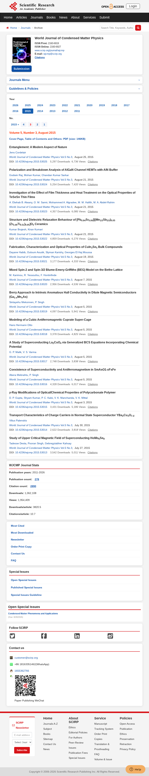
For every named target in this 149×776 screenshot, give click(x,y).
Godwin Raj (16, 175)
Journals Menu (19, 79)
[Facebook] (44, 635)
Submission (22, 68)
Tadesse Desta (17, 443)
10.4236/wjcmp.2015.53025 (31, 161)
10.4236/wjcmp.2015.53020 (31, 284)
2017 (127, 105)
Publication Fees (78, 752)
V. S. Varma (29, 352)
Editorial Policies (78, 732)
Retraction (126, 744)
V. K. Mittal (81, 397)
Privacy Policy (128, 749)
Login (133, 6)
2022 (65, 105)
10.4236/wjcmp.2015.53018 (31, 334)
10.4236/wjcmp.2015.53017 (31, 361)
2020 (89, 105)
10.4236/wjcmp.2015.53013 (31, 452)
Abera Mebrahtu (18, 374)
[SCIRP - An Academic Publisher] (31, 6)
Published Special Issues (26, 587)
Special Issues (77, 757)
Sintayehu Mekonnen (21, 302)
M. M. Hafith (85, 202)
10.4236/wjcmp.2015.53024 (31, 184)
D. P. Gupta (15, 397)
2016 (15, 111)
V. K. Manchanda (64, 397)
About (75, 17)
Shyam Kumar (32, 397)
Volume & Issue (103, 759)
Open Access (127, 723)
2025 (28, 105)
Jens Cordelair (17, 152)
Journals (37, 17)
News (63, 17)
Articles (21, 17)
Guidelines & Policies (23, 88)
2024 (40, 105)
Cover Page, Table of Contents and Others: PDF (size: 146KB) (47, 138)
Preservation (127, 739)
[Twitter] (12, 635)
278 (37, 479)
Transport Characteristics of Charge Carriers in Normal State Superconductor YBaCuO (71, 415)
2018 (114, 105)
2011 (77, 111)
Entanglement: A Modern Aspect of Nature (38, 147)
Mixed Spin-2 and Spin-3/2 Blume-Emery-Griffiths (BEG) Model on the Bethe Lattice (66, 269)
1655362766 (22, 670)
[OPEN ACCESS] (112, 6)
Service (100, 718)
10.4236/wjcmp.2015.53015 (31, 406)
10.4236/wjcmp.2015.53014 (31, 429)
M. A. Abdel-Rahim (104, 202)
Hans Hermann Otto (20, 325)
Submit (104, 17)
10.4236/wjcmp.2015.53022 (31, 238)
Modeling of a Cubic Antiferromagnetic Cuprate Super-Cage (50, 319)
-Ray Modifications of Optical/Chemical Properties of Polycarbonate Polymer (62, 392)
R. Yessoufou (31, 275)
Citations (40, 57)
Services (89, 17)
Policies (126, 718)
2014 (40, 111)
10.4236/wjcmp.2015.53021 (31, 261)
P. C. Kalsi (47, 397)
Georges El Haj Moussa (78, 252)
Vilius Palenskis (18, 420)
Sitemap (48, 739)
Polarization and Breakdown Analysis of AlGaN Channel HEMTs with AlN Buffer (63, 169)
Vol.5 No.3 (66, 157)
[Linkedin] (77, 635)
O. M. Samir (40, 202)
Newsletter (17, 539)
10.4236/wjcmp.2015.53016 (31, 384)
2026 (15, 105)
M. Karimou (16, 275)
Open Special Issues (23, 580)
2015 (28, 111)
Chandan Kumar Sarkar (55, 175)
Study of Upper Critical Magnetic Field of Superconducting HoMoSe (57, 438)
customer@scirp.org (26, 657)
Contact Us (18, 553)
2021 (77, 105)
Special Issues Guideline (26, 594)
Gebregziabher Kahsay (58, 443)
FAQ (13, 560)
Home (8, 17)
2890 (33, 486)
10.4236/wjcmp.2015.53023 (31, 211)
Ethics (72, 727)
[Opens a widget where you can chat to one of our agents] (135, 769)
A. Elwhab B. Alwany (20, 202)
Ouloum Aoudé (35, 252)
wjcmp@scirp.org (52, 53)
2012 (65, 111)
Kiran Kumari (35, 229)
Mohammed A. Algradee (62, 202)
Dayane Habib (17, 252)
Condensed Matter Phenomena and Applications (33, 613)
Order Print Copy (21, 546)
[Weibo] (110, 635)
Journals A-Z (50, 723)
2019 (102, 105)
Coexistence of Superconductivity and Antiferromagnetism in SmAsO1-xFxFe (62, 369)
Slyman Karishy (54, 252)
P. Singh (39, 302)
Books (51, 17)
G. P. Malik (15, 352)
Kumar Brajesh (17, 229)
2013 (52, 111)
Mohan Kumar (32, 175)
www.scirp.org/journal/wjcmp (49, 50)
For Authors (75, 737)
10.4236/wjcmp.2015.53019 (31, 311)
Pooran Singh (35, 443)
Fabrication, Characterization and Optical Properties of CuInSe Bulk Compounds (65, 246)
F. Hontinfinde (49, 275)
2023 (52, 105)
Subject (47, 728)
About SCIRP (74, 720)
